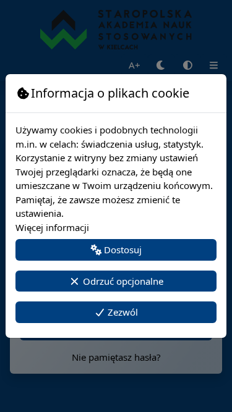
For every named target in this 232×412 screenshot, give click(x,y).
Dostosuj (121, 249)
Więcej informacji (52, 227)
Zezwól (121, 312)
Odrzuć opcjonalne (121, 281)
